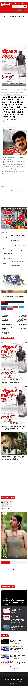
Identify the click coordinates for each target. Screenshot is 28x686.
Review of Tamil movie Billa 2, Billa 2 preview (17, 656)
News (22, 563)
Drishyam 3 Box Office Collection (12, 84)
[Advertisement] (14, 33)
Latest (6, 563)
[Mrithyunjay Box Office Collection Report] (6, 627)
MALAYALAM (22, 301)
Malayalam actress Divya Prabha (13, 557)
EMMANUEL (12, 130)
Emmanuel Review (15, 266)
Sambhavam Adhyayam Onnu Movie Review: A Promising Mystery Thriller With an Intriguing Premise (12, 457)
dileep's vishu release (14, 301)
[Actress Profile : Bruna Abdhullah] (5, 641)
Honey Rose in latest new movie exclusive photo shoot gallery (17, 647)
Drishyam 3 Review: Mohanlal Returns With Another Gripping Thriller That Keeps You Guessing (13, 428)
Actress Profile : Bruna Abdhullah (15, 641)
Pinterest (10, 308)
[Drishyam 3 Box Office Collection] (14, 65)
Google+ (16, 306)
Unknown (5, 604)
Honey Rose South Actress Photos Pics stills (16, 648)
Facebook (4, 306)
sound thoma (7, 89)
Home (2, 89)
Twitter (10, 306)
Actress (14, 563)
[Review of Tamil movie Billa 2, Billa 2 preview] (5, 656)
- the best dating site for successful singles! (17, 297)
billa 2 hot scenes (13, 654)
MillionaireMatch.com (8, 296)
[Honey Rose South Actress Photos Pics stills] (5, 648)
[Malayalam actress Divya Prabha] (14, 535)
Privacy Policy (19, 681)
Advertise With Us (14, 683)
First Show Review (14, 16)
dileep (7, 301)
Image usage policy (10, 681)
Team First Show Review (17, 679)
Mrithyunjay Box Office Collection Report (13, 3)
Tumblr (4, 308)
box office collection (15, 608)
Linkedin (21, 306)
